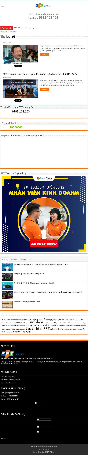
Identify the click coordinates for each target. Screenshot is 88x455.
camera (19, 320)
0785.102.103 (20, 111)
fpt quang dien (58, 322)
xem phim (9, 332)
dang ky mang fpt (53, 320)
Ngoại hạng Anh (70, 325)
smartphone (7, 329)
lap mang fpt (43, 325)
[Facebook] (41, 449)
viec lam (75, 329)
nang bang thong (60, 325)
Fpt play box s (50, 322)
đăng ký (17, 331)
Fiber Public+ (18, 323)
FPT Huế (4, 358)
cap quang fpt (39, 319)
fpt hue (28, 322)
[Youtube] (46, 449)
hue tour (3, 438)
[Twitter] (44, 449)
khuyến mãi (32, 325)
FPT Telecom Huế (13, 399)
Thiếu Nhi (14, 329)
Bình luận (22, 260)
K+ (26, 325)
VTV (83, 329)
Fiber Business (77, 320)
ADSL (4, 320)
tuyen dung (69, 329)
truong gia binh (21, 329)
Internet (16, 325)
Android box (11, 320)
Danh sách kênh (66, 320)
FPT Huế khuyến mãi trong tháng (24, 28)
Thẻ (30, 260)
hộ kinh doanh (9, 325)
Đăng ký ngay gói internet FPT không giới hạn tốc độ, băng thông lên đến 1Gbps (41, 264)
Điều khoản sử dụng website (10, 380)
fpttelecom (71, 322)
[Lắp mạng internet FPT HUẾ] (44, 6)
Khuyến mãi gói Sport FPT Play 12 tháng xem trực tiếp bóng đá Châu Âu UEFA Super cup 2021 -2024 (48, 292)
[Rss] (40, 449)
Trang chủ (3, 32)
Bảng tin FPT (7, 43)
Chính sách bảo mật (7, 376)
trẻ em (64, 329)
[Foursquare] (48, 449)
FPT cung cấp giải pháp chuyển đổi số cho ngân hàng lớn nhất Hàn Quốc (40, 74)
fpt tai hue (65, 322)
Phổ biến (14, 260)
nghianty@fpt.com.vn (12, 393)
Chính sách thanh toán (8, 383)
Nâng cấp (77, 325)
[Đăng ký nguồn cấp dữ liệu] (87, 36)
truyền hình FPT (38, 328)
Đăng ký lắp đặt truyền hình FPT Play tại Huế (29, 274)
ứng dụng (26, 331)
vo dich (80, 329)
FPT (24, 322)
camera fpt (26, 320)
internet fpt (22, 325)
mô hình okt (52, 325)
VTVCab (4, 332)
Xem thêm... (44, 55)
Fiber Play (10, 322)
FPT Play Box (37, 322)
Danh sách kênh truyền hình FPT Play (27, 302)
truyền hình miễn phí (56, 329)
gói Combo (78, 322)
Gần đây (5, 260)
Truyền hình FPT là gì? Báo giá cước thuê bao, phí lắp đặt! (34, 283)
